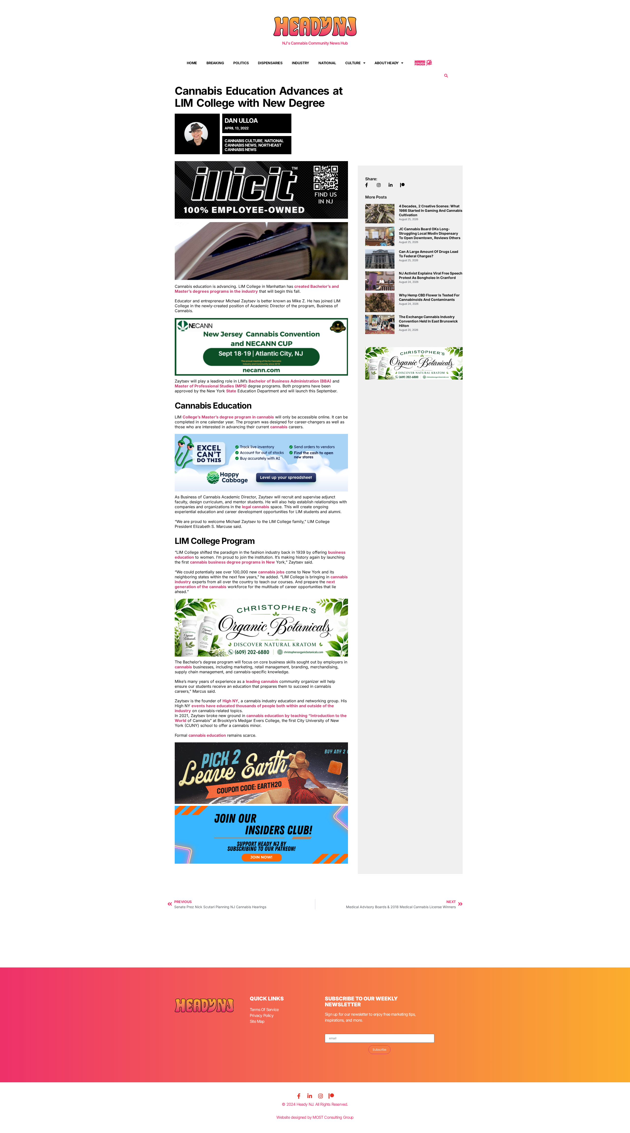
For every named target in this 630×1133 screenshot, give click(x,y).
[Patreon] (331, 1096)
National (327, 63)
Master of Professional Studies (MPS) (211, 385)
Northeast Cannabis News (253, 147)
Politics (241, 63)
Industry (300, 63)
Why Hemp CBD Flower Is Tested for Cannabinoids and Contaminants (429, 297)
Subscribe (379, 1049)
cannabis (278, 426)
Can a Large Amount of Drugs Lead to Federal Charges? (428, 253)
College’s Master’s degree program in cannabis (228, 416)
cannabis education (207, 735)
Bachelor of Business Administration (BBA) (290, 381)
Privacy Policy (261, 1015)
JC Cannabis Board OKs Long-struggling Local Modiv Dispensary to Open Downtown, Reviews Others (429, 233)
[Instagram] (320, 1096)
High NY (230, 700)
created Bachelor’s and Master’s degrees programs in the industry (257, 289)
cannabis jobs (271, 571)
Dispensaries (270, 63)
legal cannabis (255, 506)
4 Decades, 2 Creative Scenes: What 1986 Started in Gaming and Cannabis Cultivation (430, 210)
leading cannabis (262, 681)
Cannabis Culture (244, 140)
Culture (353, 63)
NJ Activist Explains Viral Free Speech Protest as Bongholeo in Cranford (430, 275)
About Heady (387, 63)
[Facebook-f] (298, 1096)
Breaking (215, 63)
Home (192, 63)
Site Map (257, 1021)
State (231, 390)
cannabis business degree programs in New (232, 562)
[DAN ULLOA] (198, 134)
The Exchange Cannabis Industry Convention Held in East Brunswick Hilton (428, 321)
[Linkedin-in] (309, 1096)
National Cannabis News (254, 143)
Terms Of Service (264, 1009)
